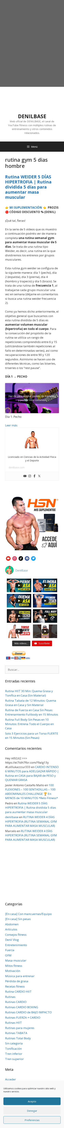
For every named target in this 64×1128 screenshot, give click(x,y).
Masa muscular (15, 960)
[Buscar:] (32, 670)
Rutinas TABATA (16, 1033)
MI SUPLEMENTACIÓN (25, 207)
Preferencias (32, 1120)
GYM (8, 955)
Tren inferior (13, 1054)
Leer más (11, 425)
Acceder (10, 1079)
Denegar (32, 1110)
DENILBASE (32, 116)
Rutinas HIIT (13, 1023)
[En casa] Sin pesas (18, 919)
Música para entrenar (19, 976)
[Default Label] (8, 558)
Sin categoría (14, 1043)
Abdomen (11, 924)
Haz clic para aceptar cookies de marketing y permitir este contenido (32, 398)
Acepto (32, 1101)
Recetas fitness (15, 986)
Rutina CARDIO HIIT (18, 991)
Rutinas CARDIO (15, 1002)
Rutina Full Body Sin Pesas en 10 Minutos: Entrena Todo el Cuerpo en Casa (29, 724)
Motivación (12, 971)
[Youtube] (24, 476)
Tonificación (13, 1049)
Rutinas (10, 997)
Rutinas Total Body (18, 1038)
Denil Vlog (12, 940)
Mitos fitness (13, 966)
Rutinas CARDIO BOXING (21, 1007)
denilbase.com (17, 467)
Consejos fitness (15, 935)
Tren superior (14, 1059)
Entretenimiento (16, 945)
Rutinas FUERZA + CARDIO (22, 1017)
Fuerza (9, 950)
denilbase (11, 817)
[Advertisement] (32, 51)
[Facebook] (34, 476)
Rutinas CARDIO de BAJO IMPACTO (28, 1012)
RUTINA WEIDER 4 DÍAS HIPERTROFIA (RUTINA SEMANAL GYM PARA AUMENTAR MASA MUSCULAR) (31, 821)
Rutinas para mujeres (19, 1028)
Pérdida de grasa (16, 981)
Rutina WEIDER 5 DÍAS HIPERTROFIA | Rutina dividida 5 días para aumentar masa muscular (28, 187)
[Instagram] (29, 476)
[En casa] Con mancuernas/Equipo (28, 914)
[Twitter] (39, 476)
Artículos (11, 929)
